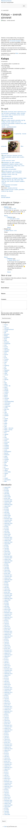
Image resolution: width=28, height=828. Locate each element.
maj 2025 (6, 511)
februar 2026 (7, 496)
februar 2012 (7, 759)
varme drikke (7, 472)
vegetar (6, 473)
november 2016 (8, 670)
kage (5, 382)
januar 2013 (7, 742)
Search (4, 821)
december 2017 (8, 650)
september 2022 (8, 561)
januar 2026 (7, 498)
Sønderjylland (7, 451)
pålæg (5, 420)
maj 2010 (6, 792)
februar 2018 (7, 647)
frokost (6, 360)
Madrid (6, 395)
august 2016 (7, 675)
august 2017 (7, 656)
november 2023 (8, 539)
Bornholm (6, 342)
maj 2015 (6, 698)
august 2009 (7, 806)
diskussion (6, 350)
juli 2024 (6, 526)
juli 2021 (6, 583)
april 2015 (6, 700)
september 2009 (8, 805)
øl (4, 417)
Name (3, 282)
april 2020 (6, 606)
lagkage (6, 389)
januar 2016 (7, 686)
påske (5, 423)
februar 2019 (7, 628)
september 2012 (8, 748)
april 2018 (6, 644)
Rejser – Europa (8, 429)
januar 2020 (7, 611)
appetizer (6, 328)
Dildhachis (3, 196)
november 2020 (8, 595)
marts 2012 (7, 758)
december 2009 (8, 800)
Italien (5, 378)
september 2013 (8, 730)
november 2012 (8, 745)
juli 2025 (6, 507)
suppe (5, 456)
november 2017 (8, 651)
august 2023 (7, 543)
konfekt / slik (7, 386)
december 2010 (8, 781)
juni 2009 (6, 809)
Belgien (6, 335)
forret (5, 357)
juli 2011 (6, 770)
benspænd (6, 337)
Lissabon (6, 392)
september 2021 (8, 579)
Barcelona (6, 334)
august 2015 (7, 694)
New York (6, 409)
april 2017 (6, 662)
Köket (16, 53)
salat (5, 437)
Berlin (5, 339)
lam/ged (6, 390)
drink (5, 353)
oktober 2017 (7, 653)
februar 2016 (7, 684)
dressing (6, 351)
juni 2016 (6, 678)
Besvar (6, 215)
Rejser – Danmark (8, 428)
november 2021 (8, 576)
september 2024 (8, 523)
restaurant (6, 431)
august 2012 (7, 750)
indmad (6, 375)
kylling (5, 387)
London (6, 393)
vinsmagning (7, 479)
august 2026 (7, 487)
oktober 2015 (7, 691)
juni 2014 (6, 716)
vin (5, 476)
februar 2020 (7, 609)
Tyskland (6, 468)
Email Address (5, 287)
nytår (5, 412)
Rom (5, 432)
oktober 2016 (7, 672)
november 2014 (8, 708)
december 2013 (8, 725)
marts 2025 (7, 514)
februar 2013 (7, 741)
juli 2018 (6, 639)
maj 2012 (6, 755)
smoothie (6, 448)
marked (6, 400)
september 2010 (8, 786)
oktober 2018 (7, 634)
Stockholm (6, 454)
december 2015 (8, 687)
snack (5, 450)
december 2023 (8, 537)
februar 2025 (7, 515)
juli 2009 (6, 808)
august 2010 (7, 788)
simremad (14, 188)
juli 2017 (6, 658)
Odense (6, 414)
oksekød (10, 188)
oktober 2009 (7, 803)
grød (5, 368)
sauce (5, 440)
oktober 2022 (7, 559)
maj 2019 (6, 623)
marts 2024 (7, 532)
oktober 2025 (7, 503)
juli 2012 (6, 752)
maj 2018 (6, 642)
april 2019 (6, 625)
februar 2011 (7, 778)
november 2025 (8, 501)
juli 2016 (6, 676)
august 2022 (7, 562)
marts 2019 (7, 626)
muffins (6, 407)
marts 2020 (7, 608)
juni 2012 (6, 753)
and (5, 326)
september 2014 (8, 711)
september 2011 (8, 767)
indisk (5, 373)
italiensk (6, 379)
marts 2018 (7, 645)
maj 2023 (6, 548)
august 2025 (7, 506)
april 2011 (6, 775)
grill (5, 367)
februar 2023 (7, 553)
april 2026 (6, 493)
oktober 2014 (7, 709)
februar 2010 (7, 797)
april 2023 (6, 550)
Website (3, 293)
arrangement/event (9, 329)
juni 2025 (6, 509)
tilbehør (6, 465)
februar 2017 (7, 665)
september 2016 (8, 673)
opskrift (6, 418)
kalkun (5, 384)
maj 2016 (6, 680)
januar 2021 (7, 592)
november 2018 (8, 633)
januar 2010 (7, 799)
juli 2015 (6, 695)
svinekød (6, 459)
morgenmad (7, 406)
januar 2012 (7, 761)
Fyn (5, 364)
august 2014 (7, 712)
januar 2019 (7, 629)
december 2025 (8, 500)
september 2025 (8, 504)
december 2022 (8, 556)
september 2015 (8, 692)
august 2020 (7, 600)
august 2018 (7, 637)
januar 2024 (7, 536)
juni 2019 (6, 622)
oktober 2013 (7, 728)
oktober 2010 (7, 784)
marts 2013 (7, 739)
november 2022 (8, 557)
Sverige (6, 458)
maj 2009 (6, 811)
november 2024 (8, 520)
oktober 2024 (7, 521)
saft (5, 436)
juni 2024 (6, 528)
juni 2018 (6, 640)
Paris (5, 422)
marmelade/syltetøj (9, 401)
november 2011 (8, 764)
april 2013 (6, 737)
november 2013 (8, 727)
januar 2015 (7, 705)
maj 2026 (6, 492)
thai (5, 464)
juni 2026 (6, 490)
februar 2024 (7, 534)
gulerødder (21, 189)
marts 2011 (7, 777)
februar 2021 (7, 590)
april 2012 (6, 756)
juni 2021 (6, 584)
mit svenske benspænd (15, 41)
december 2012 (8, 744)
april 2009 (6, 813)
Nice (5, 411)
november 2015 (8, 689)
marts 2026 (7, 495)
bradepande (7, 343)
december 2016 (8, 669)
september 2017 (8, 655)
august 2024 (7, 525)
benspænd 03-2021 (9, 189)
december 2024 (8, 518)
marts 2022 (7, 570)
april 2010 (6, 794)
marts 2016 (7, 683)
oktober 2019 (7, 615)
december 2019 (8, 612)
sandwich (6, 439)
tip (4, 467)
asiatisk (6, 331)
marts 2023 (7, 551)
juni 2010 (6, 791)
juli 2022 (6, 564)
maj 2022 (6, 567)
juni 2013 (6, 734)
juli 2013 (6, 733)
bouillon (16, 189)
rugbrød (6, 434)
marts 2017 (7, 664)
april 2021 (6, 587)
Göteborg (6, 365)
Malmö (6, 396)
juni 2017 (6, 659)
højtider (6, 371)
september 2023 (8, 542)
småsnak (6, 447)
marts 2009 (7, 814)
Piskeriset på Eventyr (6, 1)
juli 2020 (6, 601)
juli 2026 (6, 489)
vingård (6, 478)
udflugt (6, 470)
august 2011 (7, 769)
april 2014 (6, 719)
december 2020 (8, 593)
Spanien (6, 453)
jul (4, 381)
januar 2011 (7, 780)
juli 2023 (6, 545)
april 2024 (6, 531)
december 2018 (8, 631)
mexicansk (6, 404)
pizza (5, 425)
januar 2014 (7, 723)
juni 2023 (6, 547)
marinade (6, 398)
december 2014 (8, 706)
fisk (5, 356)
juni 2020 (6, 603)
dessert (6, 348)
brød (5, 345)
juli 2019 (6, 620)
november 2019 (8, 614)
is (4, 376)
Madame (6, 207)
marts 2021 (7, 589)
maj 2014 (6, 717)
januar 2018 (7, 648)
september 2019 (8, 617)
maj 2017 (6, 661)
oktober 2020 (7, 597)
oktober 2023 (7, 540)
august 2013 (7, 731)
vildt (5, 475)
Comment (3, 299)
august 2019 (7, 619)
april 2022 (6, 568)
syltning (6, 461)
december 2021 (8, 575)
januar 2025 (7, 517)
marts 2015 (7, 701)
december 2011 (8, 763)
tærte (5, 462)
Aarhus (6, 324)
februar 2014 (7, 722)
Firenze (6, 354)
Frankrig (6, 359)
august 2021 (7, 581)
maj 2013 (6, 736)
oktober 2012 (7, 747)
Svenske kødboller (5, 197)
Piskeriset (7, 186)
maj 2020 (6, 604)
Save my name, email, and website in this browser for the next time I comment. (12, 313)
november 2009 (8, 802)
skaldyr (6, 443)
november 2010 (8, 783)
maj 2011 (6, 773)
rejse (5, 426)
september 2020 (8, 598)
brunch (6, 346)
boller (5, 340)
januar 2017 (7, 667)
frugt (5, 362)
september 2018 (8, 636)
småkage (6, 445)
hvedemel (3, 191)
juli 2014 (6, 714)
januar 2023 (7, 554)
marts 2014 (7, 720)
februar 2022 (7, 572)
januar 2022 (7, 573)
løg (7, 191)
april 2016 (6, 681)
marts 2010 (7, 795)
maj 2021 (6, 586)
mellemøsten (7, 403)
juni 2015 (6, 697)
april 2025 (6, 512)
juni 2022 (6, 565)
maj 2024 (6, 529)
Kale (5, 826)
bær (5, 332)
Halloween (6, 370)
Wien (5, 481)
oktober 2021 (7, 578)
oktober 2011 (7, 766)
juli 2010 (6, 789)
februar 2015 (7, 703)
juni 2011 (6, 772)
